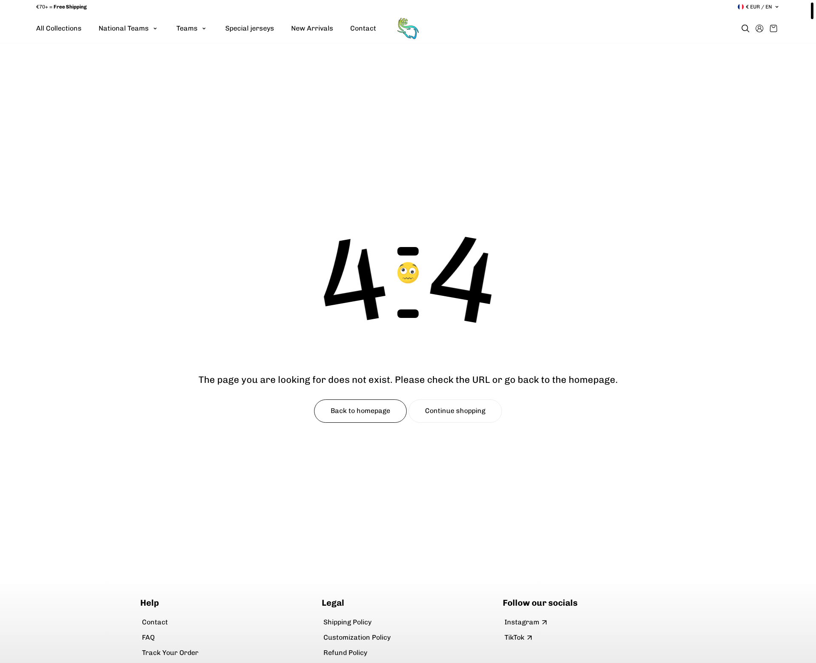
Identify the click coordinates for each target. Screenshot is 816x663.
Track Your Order (170, 653)
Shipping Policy (347, 622)
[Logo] (408, 28)
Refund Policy (345, 653)
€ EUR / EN (759, 7)
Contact (155, 622)
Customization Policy (357, 637)
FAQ (148, 637)
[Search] (745, 28)
